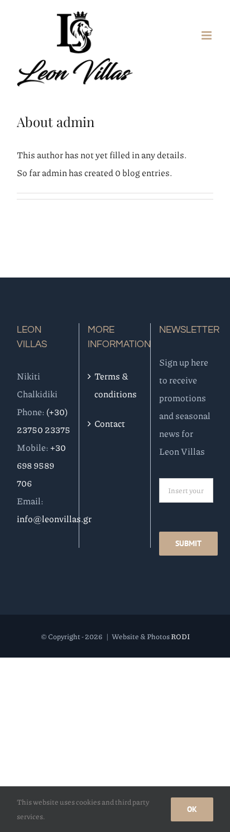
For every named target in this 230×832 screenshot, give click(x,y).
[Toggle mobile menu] (207, 35)
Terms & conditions (115, 384)
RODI (180, 636)
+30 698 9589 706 (41, 465)
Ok (192, 809)
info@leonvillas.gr (54, 518)
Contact (109, 423)
